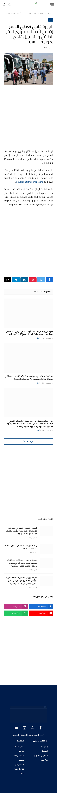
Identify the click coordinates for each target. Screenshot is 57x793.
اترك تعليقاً (28, 441)
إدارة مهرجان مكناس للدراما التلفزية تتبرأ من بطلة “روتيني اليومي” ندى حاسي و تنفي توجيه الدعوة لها (21, 580)
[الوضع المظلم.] (4, 4)
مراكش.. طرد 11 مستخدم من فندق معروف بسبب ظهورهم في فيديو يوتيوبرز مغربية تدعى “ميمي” (22, 563)
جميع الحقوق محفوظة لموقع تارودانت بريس (28, 735)
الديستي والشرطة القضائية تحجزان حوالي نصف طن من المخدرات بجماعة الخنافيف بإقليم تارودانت (29, 333)
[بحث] (9, 4)
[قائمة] (52, 4)
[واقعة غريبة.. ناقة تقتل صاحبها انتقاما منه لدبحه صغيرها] (46, 549)
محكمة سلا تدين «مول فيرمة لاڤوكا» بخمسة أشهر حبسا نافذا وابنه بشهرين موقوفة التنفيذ (28, 377)
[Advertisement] (28, 117)
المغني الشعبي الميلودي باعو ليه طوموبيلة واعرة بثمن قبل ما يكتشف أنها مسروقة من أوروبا (21, 531)
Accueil (50, 13)
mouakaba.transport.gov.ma (29, 182)
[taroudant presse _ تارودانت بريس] (28, 4)
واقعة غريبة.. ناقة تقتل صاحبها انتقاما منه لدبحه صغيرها (20, 547)
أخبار (51, 20)
